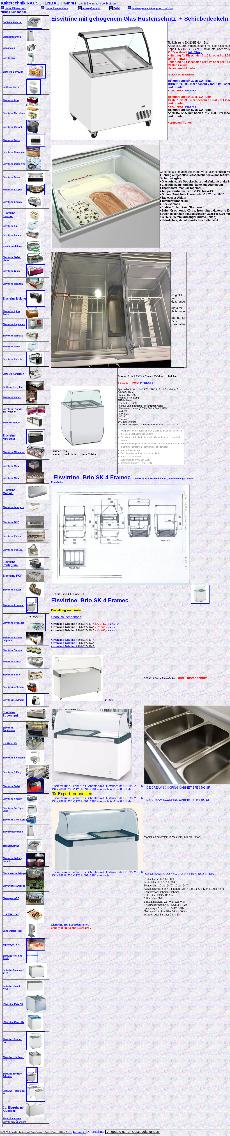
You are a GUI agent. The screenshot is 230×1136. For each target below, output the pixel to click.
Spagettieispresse (12, 930)
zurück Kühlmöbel (13, 11)
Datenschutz (95, 1131)
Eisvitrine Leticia (12, 397)
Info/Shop (195, 52)
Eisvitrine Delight (12, 127)
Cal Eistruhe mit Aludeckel (13, 1109)
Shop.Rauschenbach (66, 617)
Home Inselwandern (57, 8)
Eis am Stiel (11, 914)
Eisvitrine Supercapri (10, 714)
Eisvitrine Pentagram (10, 563)
